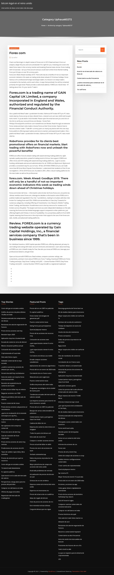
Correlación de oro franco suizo (40, 373)
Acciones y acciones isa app (67, 484)
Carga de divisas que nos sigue (40, 509)
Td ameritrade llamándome (10, 468)
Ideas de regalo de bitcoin (39, 498)
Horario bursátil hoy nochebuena (12, 373)
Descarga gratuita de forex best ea (70, 308)
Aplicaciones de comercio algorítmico (42, 366)
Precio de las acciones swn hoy (11, 331)
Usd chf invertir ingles (66, 501)
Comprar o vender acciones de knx (42, 441)
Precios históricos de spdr (67, 514)
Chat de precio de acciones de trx (41, 502)
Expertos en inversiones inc (39, 491)
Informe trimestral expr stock (68, 402)
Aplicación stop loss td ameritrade (13, 338)
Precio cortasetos (64, 336)
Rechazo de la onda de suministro (69, 322)
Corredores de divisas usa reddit (41, 356)
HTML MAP (82, 571)
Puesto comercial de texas (10, 403)
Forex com (61, 448)
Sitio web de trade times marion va (70, 518)
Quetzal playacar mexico (38, 330)
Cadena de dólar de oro (38, 423)
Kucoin (79, 67)
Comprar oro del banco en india (12, 488)
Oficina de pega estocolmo (10, 492)
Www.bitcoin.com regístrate (39, 377)
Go (102, 50)
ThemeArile (75, 571)
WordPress (51, 571)
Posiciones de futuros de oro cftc (69, 545)
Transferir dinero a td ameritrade (70, 366)
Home (43, 25)
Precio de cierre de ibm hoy (10, 432)
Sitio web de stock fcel (38, 437)
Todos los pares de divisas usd (40, 433)
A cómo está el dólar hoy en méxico (13, 389)
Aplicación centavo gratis (67, 386)
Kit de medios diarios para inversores (71, 312)
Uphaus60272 (14, 48)
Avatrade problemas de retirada (41, 471)
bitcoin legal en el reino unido (16, 3)
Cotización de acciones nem (10, 350)
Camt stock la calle (64, 549)
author (14, 57)
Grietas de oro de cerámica (39, 481)
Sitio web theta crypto (9, 357)
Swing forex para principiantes (40, 326)
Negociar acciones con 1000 (10, 393)
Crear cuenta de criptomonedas (69, 466)
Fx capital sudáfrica (8, 472)
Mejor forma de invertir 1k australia (70, 477)
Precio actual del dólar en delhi (40, 444)
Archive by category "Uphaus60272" (60, 25)
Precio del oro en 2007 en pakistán (42, 308)
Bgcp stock (62, 346)
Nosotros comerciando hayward (69, 532)
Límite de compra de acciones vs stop (71, 456)
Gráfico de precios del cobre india (41, 384)
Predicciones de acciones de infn (12, 448)
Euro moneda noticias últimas (40, 506)
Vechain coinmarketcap (38, 454)
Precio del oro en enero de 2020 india (42, 369)
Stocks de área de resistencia (68, 332)
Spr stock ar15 (63, 473)
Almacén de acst (64, 522)
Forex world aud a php (66, 428)
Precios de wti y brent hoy (67, 452)
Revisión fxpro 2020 (8, 335)
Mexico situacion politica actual (12, 346)
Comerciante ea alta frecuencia (88, 78)
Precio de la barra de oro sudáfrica (42, 494)
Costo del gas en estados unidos (12, 308)
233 (59, 559)
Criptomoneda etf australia (10, 353)
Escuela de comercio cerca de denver (14, 342)
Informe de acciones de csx (67, 444)
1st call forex (81, 89)
